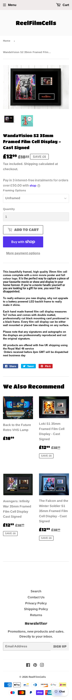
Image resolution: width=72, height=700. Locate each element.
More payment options (23, 253)
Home (6, 40)
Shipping (31, 164)
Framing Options (14, 190)
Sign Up (59, 646)
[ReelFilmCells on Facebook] (28, 665)
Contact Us (36, 597)
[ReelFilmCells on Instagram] (42, 665)
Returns (36, 615)
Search (36, 591)
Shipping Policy (36, 609)
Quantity (9, 209)
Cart (65, 5)
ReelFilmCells (36, 23)
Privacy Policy (36, 603)
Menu (12, 5)
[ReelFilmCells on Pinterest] (35, 665)
